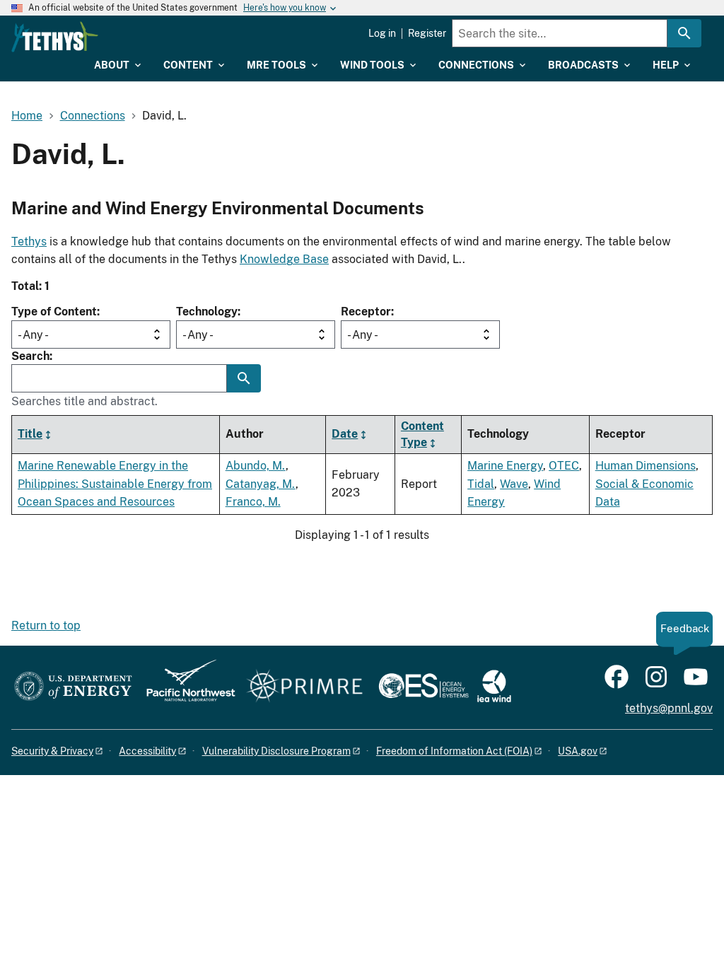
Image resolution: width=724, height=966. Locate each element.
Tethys (29, 241)
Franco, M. (253, 501)
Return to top (46, 625)
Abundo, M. (256, 465)
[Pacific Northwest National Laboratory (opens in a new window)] (185, 687)
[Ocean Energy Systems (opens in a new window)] (424, 687)
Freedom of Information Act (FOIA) (454, 751)
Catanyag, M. (261, 484)
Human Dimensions (645, 465)
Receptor (366, 311)
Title (30, 434)
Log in (382, 33)
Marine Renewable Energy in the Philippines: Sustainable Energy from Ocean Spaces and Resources (115, 483)
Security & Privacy (52, 751)
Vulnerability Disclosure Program (276, 751)
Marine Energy (505, 465)
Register (427, 33)
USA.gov (577, 751)
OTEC (564, 465)
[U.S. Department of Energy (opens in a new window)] (73, 687)
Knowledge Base (284, 259)
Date (345, 434)
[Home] (54, 37)
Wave (514, 484)
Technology (207, 311)
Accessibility (147, 751)
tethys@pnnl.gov (669, 708)
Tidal (480, 484)
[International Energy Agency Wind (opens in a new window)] (494, 687)
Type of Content (54, 311)
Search (30, 356)
